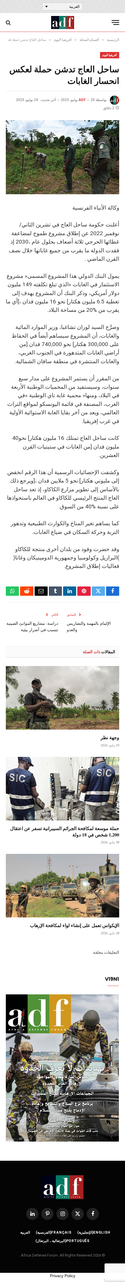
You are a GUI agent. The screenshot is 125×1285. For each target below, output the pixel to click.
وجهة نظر (110, 737)
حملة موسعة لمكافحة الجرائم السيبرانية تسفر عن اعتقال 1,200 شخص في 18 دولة (64, 831)
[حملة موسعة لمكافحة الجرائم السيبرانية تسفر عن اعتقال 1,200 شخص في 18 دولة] (62, 788)
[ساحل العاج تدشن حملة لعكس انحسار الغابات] (62, 157)
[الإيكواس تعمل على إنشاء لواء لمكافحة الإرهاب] (62, 885)
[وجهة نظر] (62, 698)
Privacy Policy (62, 1275)
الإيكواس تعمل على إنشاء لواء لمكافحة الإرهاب (74, 925)
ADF (82, 100)
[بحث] (9, 22)
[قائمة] (115, 22)
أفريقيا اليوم (109, 55)
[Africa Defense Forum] (62, 22)
